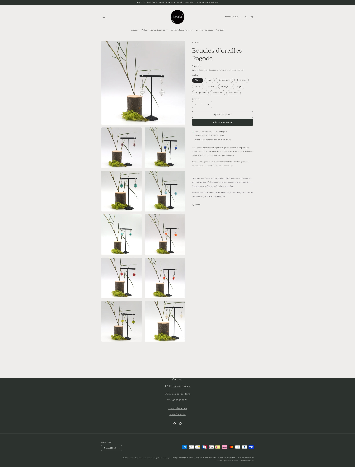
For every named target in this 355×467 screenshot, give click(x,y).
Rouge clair (200, 93)
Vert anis (233, 93)
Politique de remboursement (182, 458)
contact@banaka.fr (177, 408)
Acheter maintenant (222, 122)
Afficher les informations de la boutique (213, 140)
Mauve (211, 87)
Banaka (132, 458)
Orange (224, 87)
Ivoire (198, 87)
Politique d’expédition (246, 458)
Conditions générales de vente (227, 460)
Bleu (209, 80)
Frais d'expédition (212, 70)
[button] (104, 17)
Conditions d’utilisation (226, 458)
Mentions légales (247, 460)
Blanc (197, 80)
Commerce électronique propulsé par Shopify (152, 458)
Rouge (238, 87)
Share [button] (197, 205)
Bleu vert (241, 80)
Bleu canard (224, 80)
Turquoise (217, 93)
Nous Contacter (177, 414)
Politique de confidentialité (206, 458)
